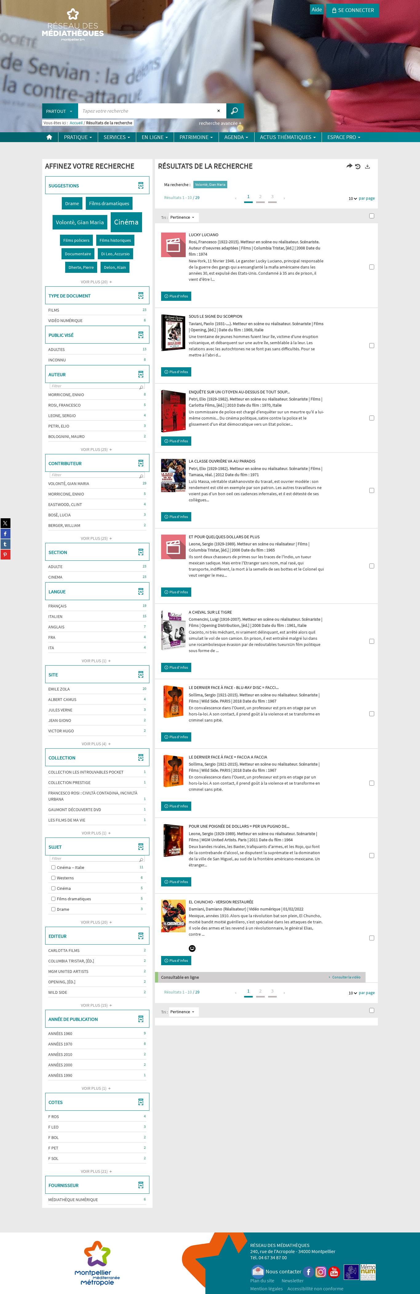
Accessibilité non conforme (315, 1288)
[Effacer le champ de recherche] (219, 110)
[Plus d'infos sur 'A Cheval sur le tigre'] (173, 630)
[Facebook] (309, 1271)
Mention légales (266, 1288)
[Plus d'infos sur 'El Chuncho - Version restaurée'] (173, 916)
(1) (94, 660)
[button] (72, 203)
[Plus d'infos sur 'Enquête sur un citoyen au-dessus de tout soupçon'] (173, 411)
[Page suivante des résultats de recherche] (284, 198)
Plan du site (262, 1280)
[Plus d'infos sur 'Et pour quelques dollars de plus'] (173, 547)
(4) (94, 744)
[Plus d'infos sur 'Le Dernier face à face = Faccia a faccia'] (173, 771)
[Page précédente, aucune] (236, 198)
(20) (95, 282)
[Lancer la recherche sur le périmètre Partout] (235, 110)
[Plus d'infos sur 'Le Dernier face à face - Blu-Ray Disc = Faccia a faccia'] (173, 701)
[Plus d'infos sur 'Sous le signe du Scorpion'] (173, 333)
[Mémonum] (368, 1271)
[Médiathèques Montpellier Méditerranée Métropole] (73, 25)
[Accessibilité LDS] (351, 1271)
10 (351, 198)
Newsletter (293, 1280)
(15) (95, 1005)
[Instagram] (321, 1271)
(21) (95, 1171)
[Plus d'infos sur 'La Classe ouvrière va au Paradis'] (173, 475)
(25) (95, 449)
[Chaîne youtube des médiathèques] (334, 1271)
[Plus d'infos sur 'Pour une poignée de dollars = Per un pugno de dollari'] (173, 840)
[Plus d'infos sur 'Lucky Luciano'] (173, 245)
